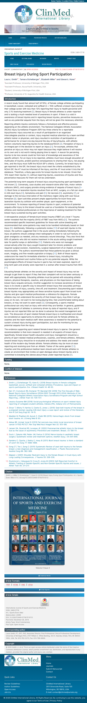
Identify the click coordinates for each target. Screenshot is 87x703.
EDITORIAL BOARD (27, 58)
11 (6, 268)
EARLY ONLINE (14, 64)
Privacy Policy (56, 701)
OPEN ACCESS (30, 64)
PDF (8, 585)
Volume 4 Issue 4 (43, 568)
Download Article (45, 576)
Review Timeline (56, 1)
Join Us (7, 692)
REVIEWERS (43, 58)
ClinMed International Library (22, 698)
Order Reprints (45, 590)
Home (48, 663)
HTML (15, 585)
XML (23, 585)
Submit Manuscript (54, 669)
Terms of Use (42, 701)
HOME (10, 38)
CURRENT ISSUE (71, 58)
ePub (30, 585)
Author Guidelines (12, 686)
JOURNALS (23, 38)
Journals (49, 666)
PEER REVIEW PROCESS (40, 38)
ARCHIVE (56, 58)
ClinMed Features (79, 1)
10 (55, 228)
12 (73, 346)
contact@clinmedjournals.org (64, 692)
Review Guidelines (12, 684)
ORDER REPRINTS (33, 43)
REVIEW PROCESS (47, 64)
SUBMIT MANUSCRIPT (14, 43)
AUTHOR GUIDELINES (60, 38)
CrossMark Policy (67, 1)
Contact (49, 672)
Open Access (10, 689)
